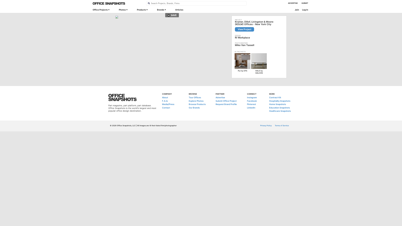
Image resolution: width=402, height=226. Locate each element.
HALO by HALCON (259, 72)
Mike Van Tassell (244, 45)
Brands (160, 9)
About (165, 97)
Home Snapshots (277, 104)
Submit (305, 3)
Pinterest (251, 104)
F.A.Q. (165, 101)
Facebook (252, 101)
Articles (179, 9)
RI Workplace (242, 37)
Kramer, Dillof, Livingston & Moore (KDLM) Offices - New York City (254, 23)
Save (174, 15)
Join (297, 9)
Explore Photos (196, 101)
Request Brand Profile (226, 104)
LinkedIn (251, 107)
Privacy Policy (266, 125)
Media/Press (168, 104)
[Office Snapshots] (117, 3)
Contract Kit (275, 97)
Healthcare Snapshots (280, 111)
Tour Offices (195, 97)
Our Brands (194, 107)
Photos (122, 9)
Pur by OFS (242, 71)
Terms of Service (282, 125)
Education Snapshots (279, 107)
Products (141, 9)
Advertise (293, 3)
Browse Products (197, 104)
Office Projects (100, 9)
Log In (305, 9)
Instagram (252, 97)
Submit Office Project (226, 101)
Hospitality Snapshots (279, 101)
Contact (166, 107)
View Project (244, 29)
